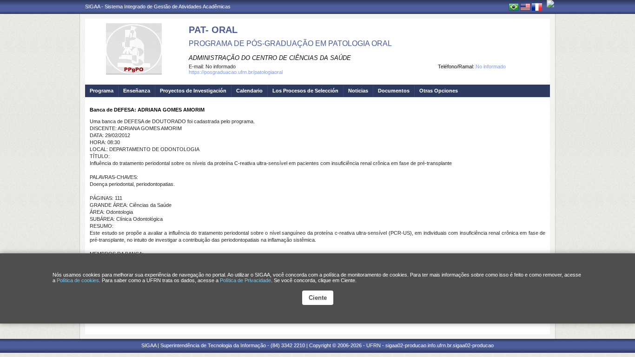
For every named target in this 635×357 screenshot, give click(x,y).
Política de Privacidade (245, 280)
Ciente (318, 297)
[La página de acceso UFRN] (550, 3)
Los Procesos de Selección (305, 90)
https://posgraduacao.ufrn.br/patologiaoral (236, 72)
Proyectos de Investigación (193, 90)
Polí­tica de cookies (78, 280)
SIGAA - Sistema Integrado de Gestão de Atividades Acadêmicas (158, 6)
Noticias (358, 90)
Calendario (249, 90)
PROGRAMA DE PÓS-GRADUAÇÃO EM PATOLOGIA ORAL (290, 43)
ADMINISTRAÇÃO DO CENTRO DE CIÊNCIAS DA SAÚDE (270, 57)
